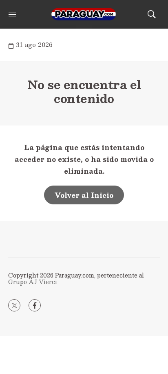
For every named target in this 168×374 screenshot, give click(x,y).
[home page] (83, 14)
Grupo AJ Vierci (32, 282)
